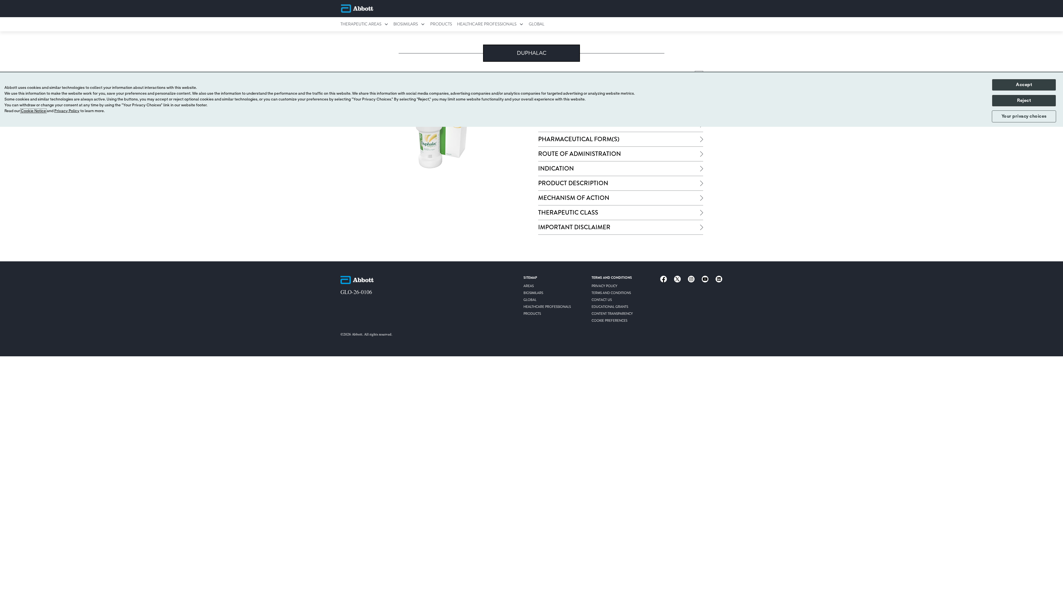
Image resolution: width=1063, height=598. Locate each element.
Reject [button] (1024, 100)
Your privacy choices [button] (1024, 116)
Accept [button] (1024, 85)
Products (441, 24)
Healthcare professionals (487, 24)
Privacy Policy (66, 111)
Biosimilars (405, 24)
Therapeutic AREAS (360, 24)
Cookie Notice (33, 111)
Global (536, 24)
